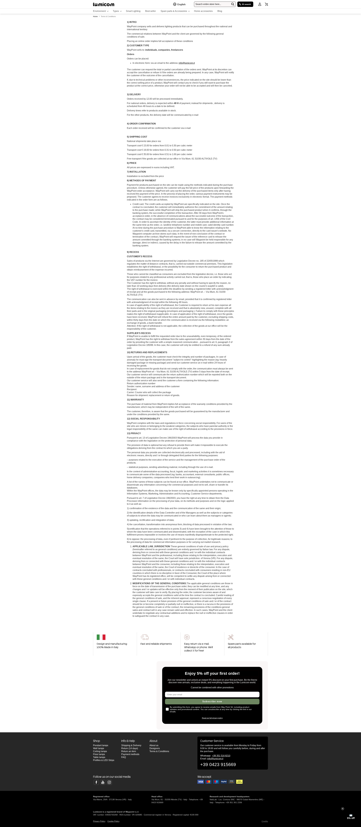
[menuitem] (100, 11)
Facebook (96, 782)
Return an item (128, 751)
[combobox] (215, 4)
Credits (265, 821)
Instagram (109, 782)
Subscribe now (212, 701)
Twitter (102, 782)
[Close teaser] (342, 808)
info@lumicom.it (187, 63)
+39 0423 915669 (218, 764)
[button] (181, 4)
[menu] (180, 11)
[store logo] (103, 4)
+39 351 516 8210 (221, 755)
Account (259, 4)
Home (95, 16)
